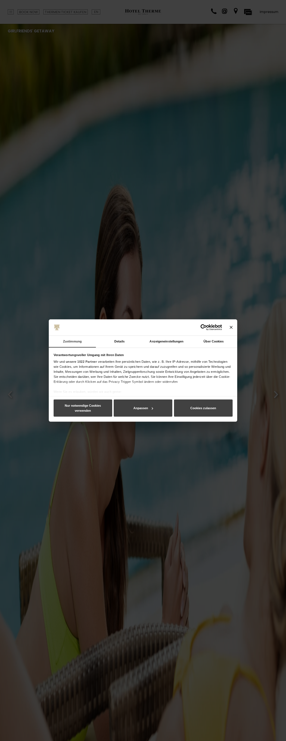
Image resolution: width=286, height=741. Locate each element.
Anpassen (140, 408)
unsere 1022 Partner (81, 361)
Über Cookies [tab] (214, 341)
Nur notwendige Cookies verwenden (83, 408)
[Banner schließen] (231, 327)
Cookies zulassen (203, 408)
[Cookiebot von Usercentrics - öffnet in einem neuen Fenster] (203, 327)
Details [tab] (119, 341)
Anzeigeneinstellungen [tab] (166, 341)
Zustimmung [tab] (72, 341)
